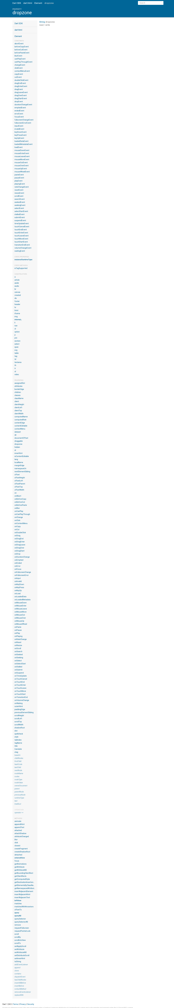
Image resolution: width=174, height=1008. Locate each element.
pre (16, 338)
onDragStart (19, 551)
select (17, 344)
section (17, 341)
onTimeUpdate (21, 676)
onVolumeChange (22, 700)
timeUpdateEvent (22, 223)
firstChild (18, 761)
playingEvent (20, 184)
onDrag (17, 536)
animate (18, 821)
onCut (17, 529)
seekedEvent (20, 202)
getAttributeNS (21, 870)
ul (15, 371)
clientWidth (19, 414)
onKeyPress (19, 587)
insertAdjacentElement (24, 891)
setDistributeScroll (22, 955)
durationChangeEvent (23, 105)
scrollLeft (18, 719)
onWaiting (19, 703)
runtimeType (19, 798)
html (16, 310)
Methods (18, 818)
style (16, 737)
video (17, 374)
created (18, 295)
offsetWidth (19, 490)
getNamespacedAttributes (25, 888)
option (17, 332)
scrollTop (18, 722)
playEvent (18, 181)
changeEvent (20, 65)
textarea (18, 362)
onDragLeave (20, 545)
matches (18, 904)
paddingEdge (20, 709)
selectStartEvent (21, 211)
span (16, 347)
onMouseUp (19, 621)
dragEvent (19, 89)
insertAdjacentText (22, 897)
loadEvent (19, 147)
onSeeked (19, 654)
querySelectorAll (21, 922)
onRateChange (21, 639)
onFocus (18, 569)
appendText (19, 827)
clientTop (18, 411)
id (15, 450)
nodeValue (19, 783)
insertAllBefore (20, 983)
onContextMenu (21, 523)
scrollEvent (19, 196)
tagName (18, 743)
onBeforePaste (21, 505)
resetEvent (19, 190)
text (16, 801)
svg (16, 350)
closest (17, 846)
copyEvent (19, 74)
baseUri (17, 755)
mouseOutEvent (21, 162)
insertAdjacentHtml (22, 894)
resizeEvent (19, 193)
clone (17, 971)
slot (16, 731)
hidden (17, 447)
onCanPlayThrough (22, 514)
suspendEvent (20, 220)
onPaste (18, 627)
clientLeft (18, 407)
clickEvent (19, 68)
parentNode (19, 792)
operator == (19, 813)
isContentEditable (22, 456)
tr (15, 368)
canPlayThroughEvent (23, 62)
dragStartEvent (21, 98)
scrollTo (18, 943)
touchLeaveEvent (22, 236)
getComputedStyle (22, 879)
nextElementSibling (22, 472)
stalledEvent (19, 214)
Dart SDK (16, 3)
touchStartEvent (21, 242)
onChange (19, 517)
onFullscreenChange (23, 572)
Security (30, 1004)
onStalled (18, 667)
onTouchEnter (20, 685)
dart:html (27, 3)
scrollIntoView (20, 940)
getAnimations (20, 864)
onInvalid (18, 581)
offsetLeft (19, 481)
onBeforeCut (20, 502)
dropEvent (19, 102)
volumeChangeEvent (23, 248)
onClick (17, 520)
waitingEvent (20, 251)
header (17, 304)
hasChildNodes (20, 980)
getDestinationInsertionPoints (26, 882)
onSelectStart (20, 664)
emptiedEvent (20, 108)
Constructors (21, 274)
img (16, 317)
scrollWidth (19, 725)
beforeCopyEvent (22, 47)
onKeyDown (19, 584)
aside (17, 283)
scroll (17, 934)
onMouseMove (20, 612)
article (17, 280)
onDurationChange (22, 557)
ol (15, 329)
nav (16, 326)
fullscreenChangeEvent (24, 120)
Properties (19, 380)
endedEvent (19, 111)
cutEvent (18, 77)
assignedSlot (20, 383)
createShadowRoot (22, 852)
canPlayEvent (20, 59)
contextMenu (20, 429)
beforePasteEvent (22, 53)
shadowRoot (20, 728)
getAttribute (19, 867)
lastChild (18, 767)
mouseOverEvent (22, 166)
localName (19, 462)
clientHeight (19, 404)
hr (15, 307)
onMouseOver (20, 618)
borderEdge (19, 389)
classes (18, 395)
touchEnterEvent (21, 233)
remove (18, 925)
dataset (18, 432)
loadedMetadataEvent (23, 144)
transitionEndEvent (22, 245)
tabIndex (18, 740)
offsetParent (20, 484)
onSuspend (19, 673)
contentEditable (21, 426)
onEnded (18, 563)
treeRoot (18, 804)
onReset (18, 642)
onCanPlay (19, 511)
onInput (18, 578)
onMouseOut (20, 615)
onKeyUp (18, 590)
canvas (17, 292)
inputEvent (19, 126)
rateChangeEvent (22, 187)
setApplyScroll (20, 946)
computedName (21, 417)
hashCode (18, 764)
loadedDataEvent (21, 141)
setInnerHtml (20, 958)
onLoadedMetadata (22, 600)
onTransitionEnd (21, 697)
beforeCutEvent (21, 50)
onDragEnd (19, 539)
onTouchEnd (20, 682)
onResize (18, 645)
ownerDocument (21, 786)
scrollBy (18, 937)
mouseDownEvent (22, 150)
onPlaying (18, 636)
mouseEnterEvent (22, 153)
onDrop (17, 554)
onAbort (18, 496)
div (16, 298)
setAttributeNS (21, 952)
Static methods (21, 265)
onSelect (18, 661)
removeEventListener (23, 992)
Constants (19, 41)
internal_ (18, 320)
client (17, 401)
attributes (18, 386)
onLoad (18, 594)
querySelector (20, 919)
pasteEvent (19, 175)
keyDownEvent (20, 132)
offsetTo (18, 910)
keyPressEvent (20, 135)
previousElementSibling (24, 712)
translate (18, 749)
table (17, 353)
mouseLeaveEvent (22, 156)
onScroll (18, 648)
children (18, 392)
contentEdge (20, 423)
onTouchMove (20, 691)
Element (38, 3)
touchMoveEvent (21, 239)
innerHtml (18, 453)
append (17, 968)
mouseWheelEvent (22, 172)
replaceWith (19, 995)
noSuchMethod (20, 989)
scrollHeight (19, 715)
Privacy (23, 1004)
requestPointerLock (22, 931)
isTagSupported (21, 268)
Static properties (22, 257)
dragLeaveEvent (21, 92)
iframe (17, 313)
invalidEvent (19, 129)
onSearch (18, 651)
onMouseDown (21, 603)
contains (18, 974)
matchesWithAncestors (24, 907)
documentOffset (21, 438)
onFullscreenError (22, 575)
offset (17, 475)
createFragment (21, 849)
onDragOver (19, 548)
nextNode (18, 770)
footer (17, 301)
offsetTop (19, 487)
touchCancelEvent (22, 227)
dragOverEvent (21, 95)
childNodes (19, 758)
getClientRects (20, 876)
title (16, 746)
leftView (18, 900)
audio (17, 286)
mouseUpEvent (21, 169)
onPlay (17, 633)
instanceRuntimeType (23, 260)
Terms (15, 1004)
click (16, 843)
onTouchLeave (20, 688)
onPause (18, 630)
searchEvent (20, 199)
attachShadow (20, 833)
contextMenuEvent (22, 71)
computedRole (20, 420)
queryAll (18, 916)
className (19, 398)
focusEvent (19, 117)
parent (17, 789)
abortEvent (19, 44)
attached (18, 830)
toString (18, 961)
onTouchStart (20, 694)
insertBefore (19, 986)
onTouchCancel (21, 679)
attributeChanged (22, 836)
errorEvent (19, 114)
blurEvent (18, 56)
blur (16, 839)
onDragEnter (20, 542)
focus (17, 861)
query (17, 913)
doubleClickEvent (21, 80)
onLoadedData (20, 597)
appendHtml (19, 824)
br (15, 289)
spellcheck (19, 734)
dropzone (18, 444)
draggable (19, 441)
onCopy (18, 526)
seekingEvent (20, 205)
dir (16, 435)
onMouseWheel (21, 624)
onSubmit (18, 670)
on (16, 493)
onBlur (17, 508)
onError (18, 566)
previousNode (20, 795)
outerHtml (19, 706)
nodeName (19, 773)
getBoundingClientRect (24, 873)
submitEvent (20, 217)
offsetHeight (20, 478)
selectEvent (19, 208)
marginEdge (19, 465)
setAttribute (19, 949)
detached (18, 855)
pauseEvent (19, 178)
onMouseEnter (20, 606)
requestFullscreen (22, 928)
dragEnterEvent (21, 86)
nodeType (18, 780)
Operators (19, 810)
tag (16, 356)
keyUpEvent (19, 138)
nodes (17, 776)
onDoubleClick (20, 533)
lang (16, 459)
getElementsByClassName (25, 885)
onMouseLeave (21, 609)
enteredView (20, 858)
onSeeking (19, 658)
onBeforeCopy (20, 499)
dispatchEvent (20, 977)
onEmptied (19, 560)
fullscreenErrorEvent (23, 123)
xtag (16, 752)
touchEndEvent (21, 230)
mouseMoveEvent (22, 159)
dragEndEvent (20, 83)
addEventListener (21, 965)
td (15, 359)
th (15, 365)
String (42, 22)
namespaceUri (20, 468)
